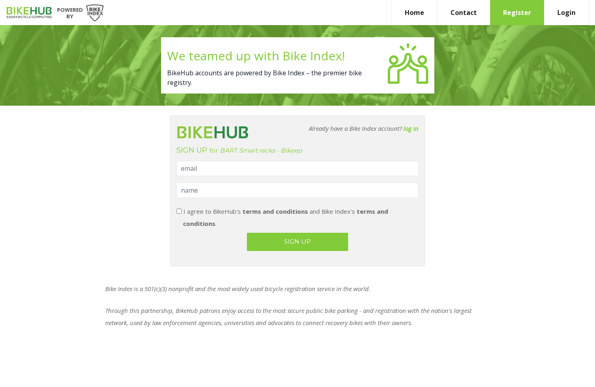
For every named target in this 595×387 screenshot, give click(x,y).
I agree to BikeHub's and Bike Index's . (285, 217)
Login (566, 12)
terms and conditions (275, 211)
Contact (463, 12)
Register (517, 12)
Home (414, 12)
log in (411, 128)
